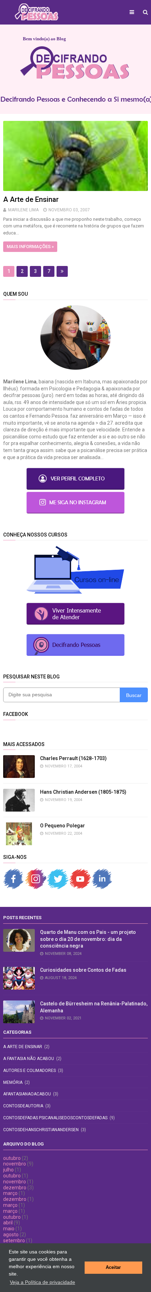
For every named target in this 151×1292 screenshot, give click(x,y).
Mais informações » (30, 246)
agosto (11, 1234)
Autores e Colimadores (29, 1070)
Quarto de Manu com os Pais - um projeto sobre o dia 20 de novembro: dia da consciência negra (88, 939)
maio (8, 1228)
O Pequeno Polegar (62, 825)
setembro (14, 1240)
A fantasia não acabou (28, 1058)
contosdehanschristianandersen (41, 1129)
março (10, 1193)
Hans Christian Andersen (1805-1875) (83, 792)
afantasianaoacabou (27, 1094)
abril (8, 1222)
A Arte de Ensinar (31, 199)
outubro (12, 1158)
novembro (14, 1164)
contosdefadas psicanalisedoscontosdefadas (55, 1117)
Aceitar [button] (113, 1267)
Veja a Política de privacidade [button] (42, 1282)
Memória (12, 1082)
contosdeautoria (23, 1105)
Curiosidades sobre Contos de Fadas (83, 970)
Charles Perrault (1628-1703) (73, 758)
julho (8, 1170)
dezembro (14, 1187)
